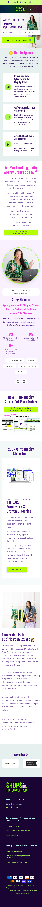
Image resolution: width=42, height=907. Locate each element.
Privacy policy (31, 888)
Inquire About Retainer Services (18, 831)
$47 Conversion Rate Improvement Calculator (21, 409)
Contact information (30, 890)
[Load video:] (21, 423)
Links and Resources (14, 851)
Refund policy (18, 888)
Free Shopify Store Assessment (21, 232)
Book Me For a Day (13, 826)
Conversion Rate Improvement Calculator (18, 857)
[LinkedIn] (24, 381)
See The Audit (16, 569)
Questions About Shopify (16, 835)
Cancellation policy (22, 893)
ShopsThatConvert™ (20, 885)
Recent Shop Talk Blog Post (16, 862)
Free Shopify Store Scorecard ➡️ (18, 40)
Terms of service (14, 890)
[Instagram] (17, 381)
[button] (5, 9)
